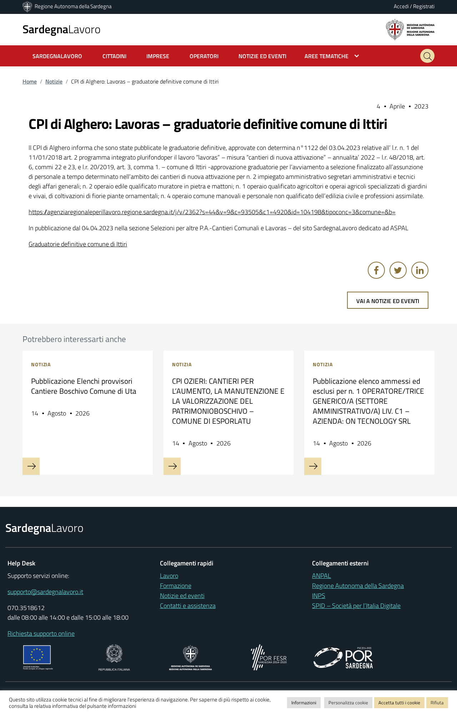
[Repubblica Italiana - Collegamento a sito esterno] (114, 656)
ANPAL (321, 575)
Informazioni (303, 702)
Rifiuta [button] (437, 702)
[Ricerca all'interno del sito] (427, 56)
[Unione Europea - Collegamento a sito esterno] (38, 656)
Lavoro (61, 28)
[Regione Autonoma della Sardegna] (27, 6)
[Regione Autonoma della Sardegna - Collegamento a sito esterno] (190, 656)
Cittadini (114, 56)
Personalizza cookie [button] (348, 702)
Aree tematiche (326, 56)
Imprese (157, 56)
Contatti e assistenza (188, 605)
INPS (318, 595)
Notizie (53, 81)
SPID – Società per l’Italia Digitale (356, 605)
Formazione (175, 585)
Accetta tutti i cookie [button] (399, 702)
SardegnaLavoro (57, 56)
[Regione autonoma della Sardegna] (410, 29)
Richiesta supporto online (41, 633)
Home (29, 81)
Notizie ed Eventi (262, 56)
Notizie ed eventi (182, 595)
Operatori (204, 56)
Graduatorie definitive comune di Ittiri (78, 244)
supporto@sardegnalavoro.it (45, 591)
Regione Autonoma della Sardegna (73, 6)
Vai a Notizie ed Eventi (387, 301)
